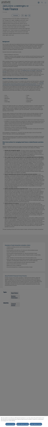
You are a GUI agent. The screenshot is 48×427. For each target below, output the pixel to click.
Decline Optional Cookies (22, 424)
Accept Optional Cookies (35, 424)
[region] (24, 421)
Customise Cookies (10, 424)
